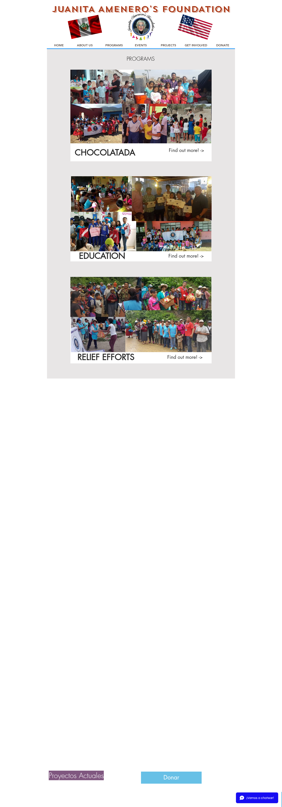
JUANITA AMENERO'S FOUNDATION (141, 9)
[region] (141, 118)
